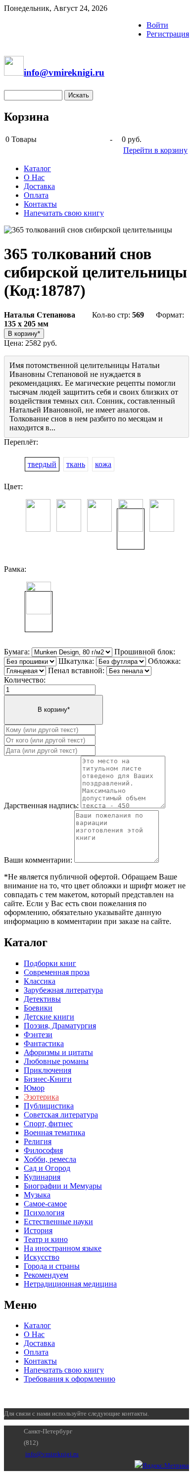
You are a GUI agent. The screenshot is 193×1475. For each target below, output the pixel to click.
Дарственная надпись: (41, 805)
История (38, 1230)
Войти (157, 25)
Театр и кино (46, 1239)
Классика (39, 981)
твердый (42, 464)
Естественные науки (58, 1221)
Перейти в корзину (155, 150)
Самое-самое (45, 1203)
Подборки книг (50, 963)
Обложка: (164, 661)
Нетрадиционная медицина (70, 1284)
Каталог (37, 168)
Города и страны (52, 1266)
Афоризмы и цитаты (58, 1052)
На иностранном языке (62, 1248)
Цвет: (13, 486)
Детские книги (49, 1017)
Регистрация (167, 34)
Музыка (37, 1195)
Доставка (39, 186)
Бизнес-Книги (48, 1079)
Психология (44, 1212)
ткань (75, 464)
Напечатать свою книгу (64, 213)
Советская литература (61, 1114)
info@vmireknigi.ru (52, 1454)
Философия (43, 1150)
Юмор (34, 1088)
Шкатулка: (76, 661)
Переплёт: (21, 442)
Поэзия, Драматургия (60, 1025)
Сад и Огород (47, 1168)
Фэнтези (38, 1034)
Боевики (38, 1008)
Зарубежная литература (63, 990)
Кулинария (42, 1177)
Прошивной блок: (144, 651)
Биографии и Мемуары (63, 1186)
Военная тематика (54, 1132)
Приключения (47, 1070)
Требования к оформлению (69, 1379)
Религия (37, 1141)
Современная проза (57, 972)
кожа (103, 464)
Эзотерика (41, 1097)
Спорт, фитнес (48, 1123)
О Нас (34, 177)
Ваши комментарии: (38, 860)
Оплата (36, 195)
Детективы (42, 999)
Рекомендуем (46, 1275)
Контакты (40, 204)
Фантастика (44, 1043)
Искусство (41, 1257)
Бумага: (17, 651)
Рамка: (15, 569)
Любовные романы (56, 1061)
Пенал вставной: (76, 670)
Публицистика (49, 1106)
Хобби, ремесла (50, 1159)
